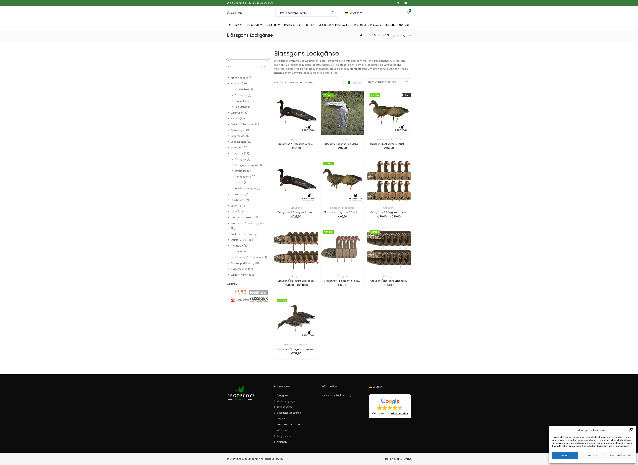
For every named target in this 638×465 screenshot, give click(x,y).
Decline (592, 455)
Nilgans (281, 418)
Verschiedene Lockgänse (334, 25)
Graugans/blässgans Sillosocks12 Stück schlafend (388, 280)
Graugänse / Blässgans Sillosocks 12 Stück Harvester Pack (296, 212)
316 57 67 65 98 (238, 2)
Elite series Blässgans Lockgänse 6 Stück (296, 349)
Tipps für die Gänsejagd (366, 25)
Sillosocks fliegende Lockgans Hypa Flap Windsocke (342, 144)
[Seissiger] (258, 299)
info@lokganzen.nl (263, 2)
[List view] (359, 82)
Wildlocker (282, 430)
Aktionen (234, 25)
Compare (300, 132)
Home (367, 35)
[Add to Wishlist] (291, 132)
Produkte (379, 35)
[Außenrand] (258, 292)
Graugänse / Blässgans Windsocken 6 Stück (296, 144)
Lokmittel (271, 25)
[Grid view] (344, 82)
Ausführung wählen (380, 132)
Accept (565, 455)
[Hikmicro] (240, 300)
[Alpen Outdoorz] (240, 293)
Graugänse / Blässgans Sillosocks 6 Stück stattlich (342, 280)
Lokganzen (254, 459)
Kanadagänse (285, 407)
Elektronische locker (288, 424)
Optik (309, 25)
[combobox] (388, 81)
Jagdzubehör (292, 25)
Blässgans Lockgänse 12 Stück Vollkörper (388, 144)
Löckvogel (252, 25)
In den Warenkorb (333, 132)
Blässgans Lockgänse (389, 139)
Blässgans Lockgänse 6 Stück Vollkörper (342, 212)
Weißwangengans (287, 401)
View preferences (620, 455)
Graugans (296, 139)
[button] (631, 430)
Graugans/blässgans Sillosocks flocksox (296, 280)
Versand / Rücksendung (338, 395)
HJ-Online (405, 459)
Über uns (390, 25)
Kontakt (404, 25)
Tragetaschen (285, 436)
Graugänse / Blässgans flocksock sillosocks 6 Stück (388, 212)
